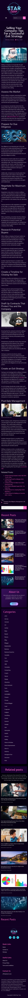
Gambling (7, 715)
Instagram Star (8, 754)
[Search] (24, 18)
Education (7, 682)
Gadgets (7, 712)
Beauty (6, 637)
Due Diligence (12, 501)
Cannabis (7, 655)
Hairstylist (7, 730)
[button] (6, 18)
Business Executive (9, 652)
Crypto (6, 673)
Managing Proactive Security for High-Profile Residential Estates (20, 555)
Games (6, 718)
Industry (7, 751)
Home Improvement (10, 745)
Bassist (6, 634)
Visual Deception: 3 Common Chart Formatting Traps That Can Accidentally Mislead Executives (20, 568)
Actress (6, 619)
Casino (6, 661)
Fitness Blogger (9, 703)
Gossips (6, 724)
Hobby (6, 739)
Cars (6, 658)
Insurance (7, 757)
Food (6, 706)
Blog (6, 640)
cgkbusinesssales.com (13, 116)
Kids (6, 760)
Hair (6, 727)
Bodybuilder (8, 646)
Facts (6, 688)
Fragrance (7, 709)
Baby (6, 631)
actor (6, 616)
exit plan (22, 377)
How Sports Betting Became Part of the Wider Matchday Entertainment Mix (20, 532)
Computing (7, 670)
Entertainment (8, 685)
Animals (7, 622)
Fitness (6, 700)
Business (7, 649)
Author (6, 628)
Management (19, 501)
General (7, 721)
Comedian (7, 667)
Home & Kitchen (9, 742)
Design (6, 679)
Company (6, 501)
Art (5, 625)
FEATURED (7, 694)
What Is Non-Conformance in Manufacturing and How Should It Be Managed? (20, 521)
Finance (6, 697)
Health (6, 733)
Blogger (7, 643)
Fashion (7, 691)
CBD (6, 664)
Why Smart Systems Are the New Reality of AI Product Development (20, 578)
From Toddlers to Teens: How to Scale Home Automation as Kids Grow (20, 543)
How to (6, 748)
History (6, 736)
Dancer (6, 676)
